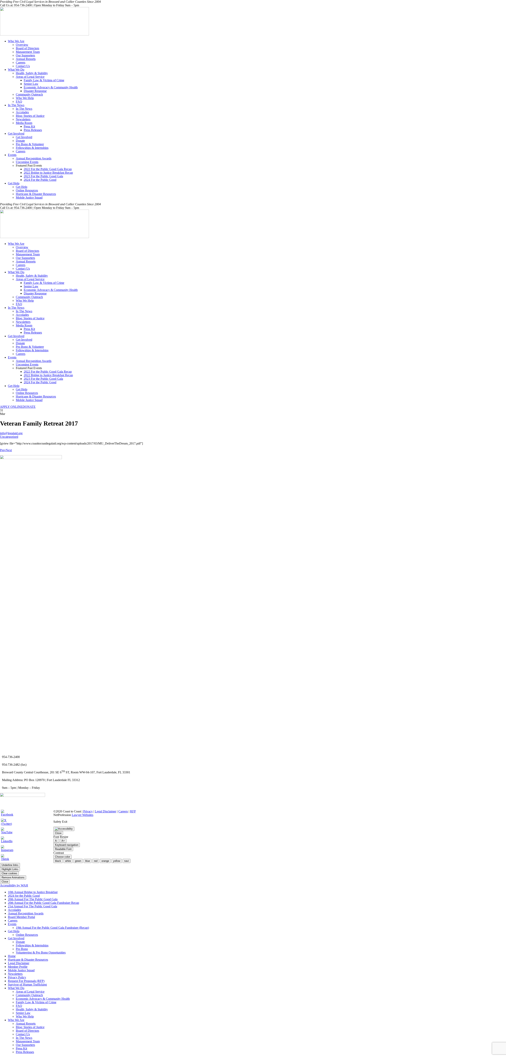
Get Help (13, 183)
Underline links (10, 865)
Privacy (88, 811)
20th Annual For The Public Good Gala (33, 899)
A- (56, 840)
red (95, 860)
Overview (22, 44)
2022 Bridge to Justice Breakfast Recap (48, 172)
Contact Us (23, 66)
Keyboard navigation (66, 844)
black (58, 860)
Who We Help (25, 98)
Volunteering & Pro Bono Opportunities (41, 952)
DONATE (29, 406)
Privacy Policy (17, 977)
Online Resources (27, 190)
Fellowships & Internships (32, 147)
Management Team (28, 51)
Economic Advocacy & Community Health (51, 87)
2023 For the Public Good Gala (43, 176)
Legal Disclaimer (105, 811)
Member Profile (17, 966)
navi (126, 860)
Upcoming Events (27, 162)
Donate (20, 140)
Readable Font (63, 849)
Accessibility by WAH (14, 885)
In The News (16, 105)
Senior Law (31, 83)
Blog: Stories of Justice (30, 115)
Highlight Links (10, 869)
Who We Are (16, 41)
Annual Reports (26, 59)
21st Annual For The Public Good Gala (32, 906)
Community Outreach (29, 94)
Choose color (62, 856)
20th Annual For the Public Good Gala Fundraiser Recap (43, 902)
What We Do (16, 69)
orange (105, 860)
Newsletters (23, 119)
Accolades (22, 112)
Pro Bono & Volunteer (30, 144)
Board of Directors (27, 48)
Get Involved (16, 133)
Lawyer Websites (82, 815)
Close (58, 833)
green (78, 860)
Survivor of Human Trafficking (27, 984)
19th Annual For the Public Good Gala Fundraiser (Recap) (52, 927)
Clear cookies (9, 873)
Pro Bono (22, 949)
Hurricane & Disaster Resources (36, 194)
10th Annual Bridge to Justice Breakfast (33, 892)
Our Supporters (25, 55)
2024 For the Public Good (40, 179)
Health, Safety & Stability (32, 73)
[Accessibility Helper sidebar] (63, 829)
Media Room (24, 123)
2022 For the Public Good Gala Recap (48, 169)
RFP (133, 811)
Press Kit (29, 126)
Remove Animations (13, 877)
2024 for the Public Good (24, 895)
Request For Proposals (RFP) (26, 981)
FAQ (19, 101)
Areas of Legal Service (30, 76)
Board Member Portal (21, 917)
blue (87, 860)
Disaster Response (35, 91)
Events (12, 155)
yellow (116, 860)
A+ (63, 840)
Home (12, 956)
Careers (20, 62)
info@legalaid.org (11, 433)
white (68, 860)
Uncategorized (9, 436)
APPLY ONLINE (11, 406)
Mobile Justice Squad (29, 197)
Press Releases (33, 130)
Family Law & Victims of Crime (44, 80)
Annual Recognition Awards (33, 158)
